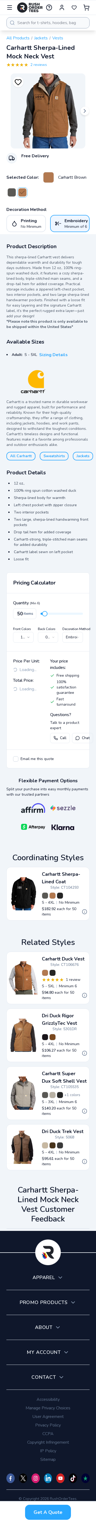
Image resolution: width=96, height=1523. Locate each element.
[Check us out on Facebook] (10, 1478)
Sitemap (48, 1459)
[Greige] (52, 1095)
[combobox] (48, 22)
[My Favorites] (74, 7)
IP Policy (48, 1451)
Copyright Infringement (48, 1442)
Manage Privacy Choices (48, 1408)
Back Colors (46, 629)
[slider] (44, 613)
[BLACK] (60, 1145)
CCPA (48, 1434)
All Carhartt (21, 456)
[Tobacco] (52, 1145)
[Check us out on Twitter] (23, 1478)
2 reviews (38, 64)
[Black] (60, 895)
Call (63, 737)
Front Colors (22, 629)
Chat (86, 737)
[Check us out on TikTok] (73, 1478)
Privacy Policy (48, 1425)
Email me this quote (37, 758)
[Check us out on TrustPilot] (85, 1478)
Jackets (41, 38)
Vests (57, 38)
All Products (18, 38)
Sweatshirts (54, 456)
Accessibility (48, 1399)
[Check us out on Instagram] (35, 1478)
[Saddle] (52, 1037)
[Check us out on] (48, 1478)
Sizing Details (53, 355)
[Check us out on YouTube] (60, 1478)
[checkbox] (15, 759)
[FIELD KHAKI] (45, 1145)
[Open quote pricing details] (84, 911)
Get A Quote (48, 1512)
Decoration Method (76, 629)
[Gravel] (11, 192)
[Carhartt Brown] (48, 177)
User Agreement (48, 1417)
